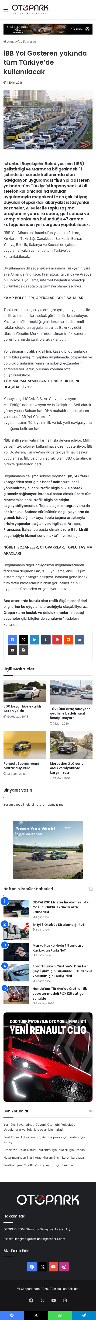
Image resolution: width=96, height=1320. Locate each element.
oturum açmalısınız (50, 804)
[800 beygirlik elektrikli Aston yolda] (24, 691)
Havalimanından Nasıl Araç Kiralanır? (29, 1157)
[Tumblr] (46, 639)
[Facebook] (12, 639)
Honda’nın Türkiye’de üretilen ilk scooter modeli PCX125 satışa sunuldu (60, 993)
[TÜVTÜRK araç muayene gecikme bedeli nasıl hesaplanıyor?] (71, 692)
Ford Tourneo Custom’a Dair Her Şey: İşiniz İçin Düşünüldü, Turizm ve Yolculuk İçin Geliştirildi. (63, 971)
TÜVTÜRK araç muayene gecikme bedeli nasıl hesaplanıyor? (70, 713)
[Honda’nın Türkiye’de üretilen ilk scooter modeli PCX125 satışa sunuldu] (16, 995)
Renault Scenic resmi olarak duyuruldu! (21, 765)
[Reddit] (68, 639)
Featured (29, 41)
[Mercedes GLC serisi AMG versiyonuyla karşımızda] (71, 745)
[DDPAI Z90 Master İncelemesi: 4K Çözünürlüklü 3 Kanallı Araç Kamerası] (16, 908)
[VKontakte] (79, 639)
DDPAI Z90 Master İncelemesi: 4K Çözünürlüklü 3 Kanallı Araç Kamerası (61, 907)
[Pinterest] (57, 639)
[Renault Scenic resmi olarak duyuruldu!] (24, 745)
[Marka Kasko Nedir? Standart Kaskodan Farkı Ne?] (16, 952)
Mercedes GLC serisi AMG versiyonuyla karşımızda (67, 768)
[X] (23, 639)
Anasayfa (13, 41)
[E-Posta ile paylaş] (12, 650)
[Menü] (5, 11)
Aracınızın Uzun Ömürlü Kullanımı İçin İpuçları (35, 1150)
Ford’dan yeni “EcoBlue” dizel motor (29, 1165)
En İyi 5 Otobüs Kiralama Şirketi (59, 924)
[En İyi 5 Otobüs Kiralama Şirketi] (16, 931)
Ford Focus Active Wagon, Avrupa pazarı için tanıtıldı (41, 1137)
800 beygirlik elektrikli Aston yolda (22, 708)
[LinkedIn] (34, 639)
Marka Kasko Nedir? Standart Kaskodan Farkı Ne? (58, 948)
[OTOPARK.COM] (30, 9)
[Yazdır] (23, 650)
